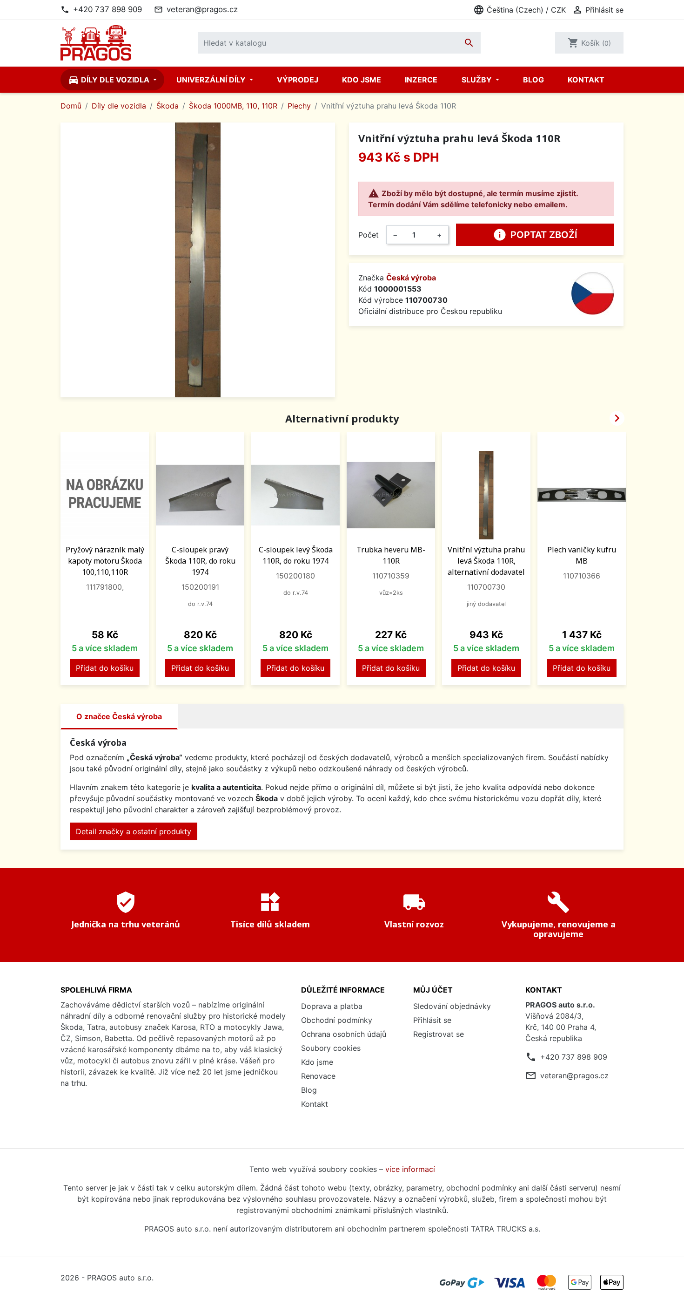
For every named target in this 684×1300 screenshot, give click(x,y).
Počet (368, 234)
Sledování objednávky (452, 1006)
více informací (410, 1169)
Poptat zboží (535, 235)
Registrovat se (438, 1034)
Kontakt (586, 79)
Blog (533, 79)
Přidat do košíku (105, 668)
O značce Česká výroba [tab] (119, 716)
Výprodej (297, 79)
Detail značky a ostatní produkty (133, 831)
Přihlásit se (432, 1020)
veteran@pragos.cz (202, 9)
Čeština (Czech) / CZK (519, 9)
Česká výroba (411, 277)
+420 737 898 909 (107, 9)
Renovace (318, 1076)
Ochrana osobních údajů (343, 1034)
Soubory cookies (331, 1048)
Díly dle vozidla (109, 79)
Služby (478, 79)
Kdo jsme (361, 79)
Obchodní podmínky (336, 1020)
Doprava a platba (331, 1006)
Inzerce (421, 79)
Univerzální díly (212, 79)
